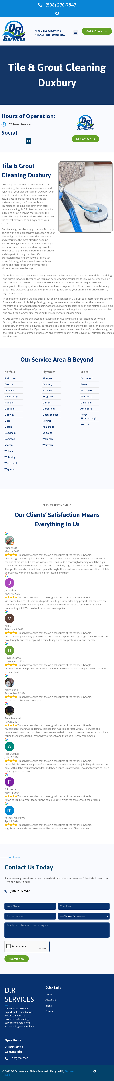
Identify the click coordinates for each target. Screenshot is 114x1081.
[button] (75, 32)
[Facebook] (57, 13)
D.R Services (19, 995)
